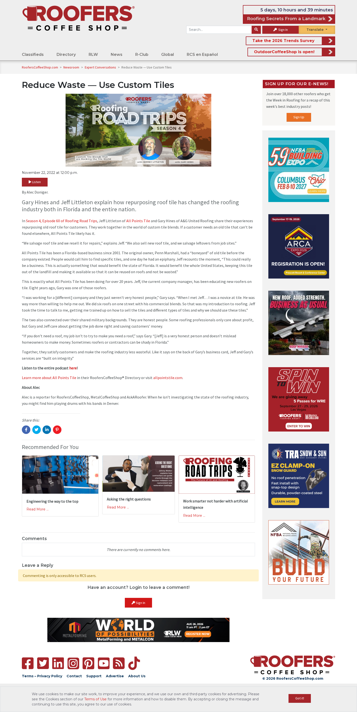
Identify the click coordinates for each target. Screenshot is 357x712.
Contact (74, 676)
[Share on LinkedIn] (46, 429)
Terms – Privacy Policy (42, 676)
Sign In (283, 29)
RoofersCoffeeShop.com (40, 67)
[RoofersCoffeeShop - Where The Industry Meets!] (78, 18)
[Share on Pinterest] (57, 429)
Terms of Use (95, 699)
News (116, 54)
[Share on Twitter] (36, 429)
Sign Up (298, 117)
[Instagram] (73, 663)
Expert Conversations (101, 67)
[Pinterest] (88, 663)
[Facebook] (28, 663)
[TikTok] (134, 663)
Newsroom (71, 67)
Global (167, 54)
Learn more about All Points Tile (49, 377)
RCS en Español (202, 54)
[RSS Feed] (119, 663)
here (73, 367)
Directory (66, 54)
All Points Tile (138, 220)
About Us (136, 676)
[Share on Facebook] (26, 429)
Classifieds (33, 54)
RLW (93, 54)
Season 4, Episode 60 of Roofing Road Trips (61, 220)
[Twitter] (43, 663)
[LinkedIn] (58, 663)
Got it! (299, 698)
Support (94, 676)
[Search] (256, 30)
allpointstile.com (167, 377)
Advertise (115, 676)
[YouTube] (104, 663)
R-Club (141, 54)
